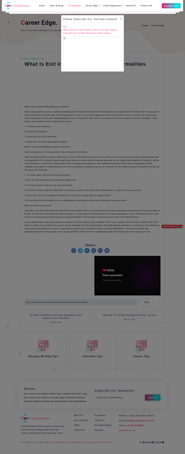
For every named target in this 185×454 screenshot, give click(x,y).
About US (131, 6)
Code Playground (112, 6)
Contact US (146, 6)
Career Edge (91, 6)
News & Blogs (57, 6)
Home (42, 6)
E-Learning (74, 6)
